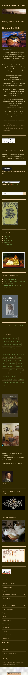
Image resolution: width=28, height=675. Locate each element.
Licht (14, 360)
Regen (10, 366)
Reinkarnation (18, 366)
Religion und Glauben (8, 613)
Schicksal (5, 370)
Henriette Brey (6, 620)
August (11, 288)
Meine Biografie (6, 635)
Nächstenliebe (11, 363)
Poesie (3, 128)
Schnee (12, 370)
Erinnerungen (16, 344)
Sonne (12, 373)
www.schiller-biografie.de (16, 325)
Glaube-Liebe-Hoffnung (9, 605)
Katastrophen (12, 127)
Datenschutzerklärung (9, 653)
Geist (18, 351)
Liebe (19, 360)
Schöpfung (19, 370)
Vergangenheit (7, 379)
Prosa (4, 366)
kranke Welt (19, 127)
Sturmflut (8, 128)
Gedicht (13, 351)
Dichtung (17, 125)
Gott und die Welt (7, 609)
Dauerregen (12, 125)
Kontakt (4, 646)
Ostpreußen (5, 638)
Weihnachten (14, 382)
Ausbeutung (5, 125)
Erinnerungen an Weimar (9, 624)
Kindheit (18, 357)
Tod (21, 373)
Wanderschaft (8, 244)
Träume (12, 376)
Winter (22, 382)
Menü (23, 5)
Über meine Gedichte (8, 583)
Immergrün (7, 236)
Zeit (4, 385)
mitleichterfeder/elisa (10, 281)
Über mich (5, 631)
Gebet (5, 238)
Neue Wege (7, 242)
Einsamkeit (6, 341)
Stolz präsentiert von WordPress (10, 664)
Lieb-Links (5, 649)
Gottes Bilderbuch (10, 5)
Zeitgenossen (6, 627)
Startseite (5, 580)
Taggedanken (12, 124)
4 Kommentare (6, 130)
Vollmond (6, 382)
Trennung (6, 376)
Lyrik (23, 127)
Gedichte (22, 125)
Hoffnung (11, 357)
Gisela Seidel (5, 127)
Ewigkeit (5, 348)
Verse (12, 128)
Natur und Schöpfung (8, 602)
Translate (15, 184)
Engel (13, 341)
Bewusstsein (6, 338)
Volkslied (21, 379)
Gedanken (6, 351)
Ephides (19, 341)
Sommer (5, 373)
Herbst (5, 357)
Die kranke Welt (11, 28)
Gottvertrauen (20, 354)
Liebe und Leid (6, 598)
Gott (13, 354)
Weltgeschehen (18, 128)
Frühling (12, 348)
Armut (18, 124)
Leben (9, 360)
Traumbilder (5, 642)
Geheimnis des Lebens (9, 594)
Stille (16, 373)
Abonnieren (7, 168)
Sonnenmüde (8, 240)
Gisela (5, 279)
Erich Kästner (7, 344)
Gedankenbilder (7, 587)
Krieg (4, 360)
